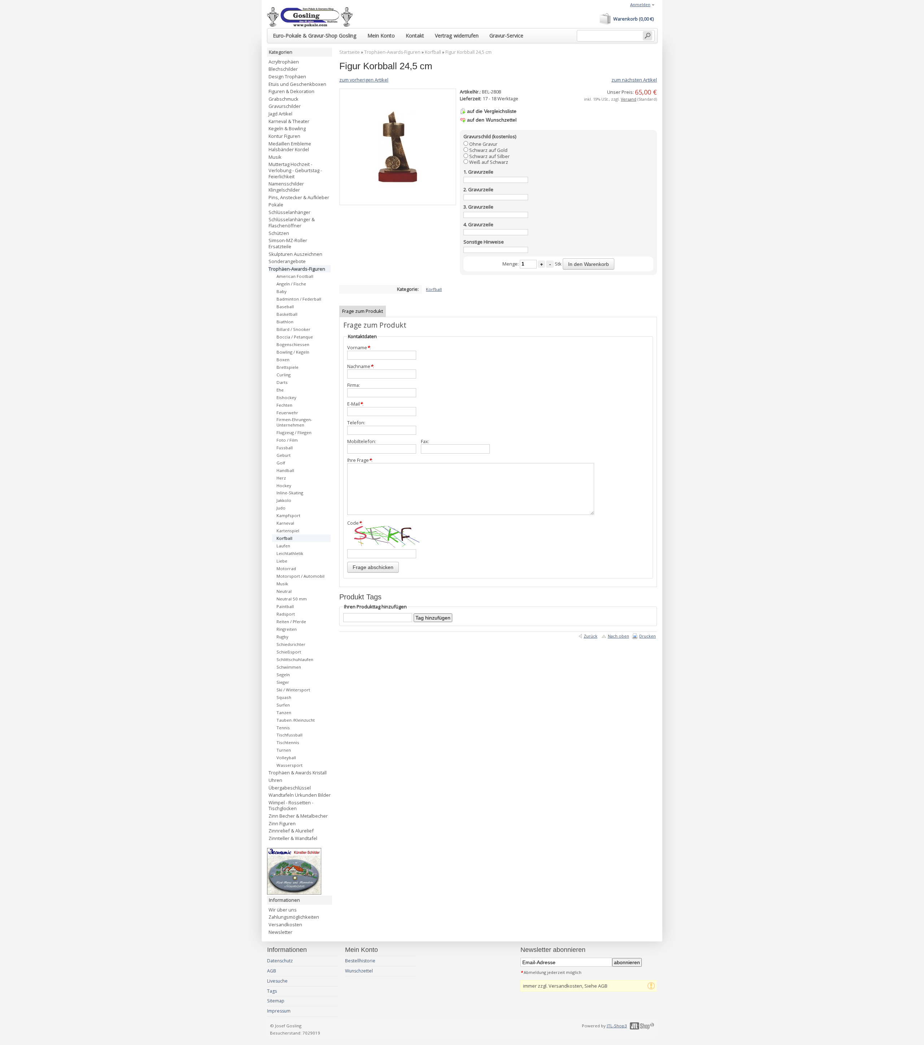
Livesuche (277, 981)
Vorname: (359, 348)
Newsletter (280, 932)
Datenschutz (280, 961)
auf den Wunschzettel (492, 120)
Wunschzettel (359, 971)
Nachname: (360, 366)
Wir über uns (283, 909)
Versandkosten (285, 924)
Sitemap (275, 1001)
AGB (271, 971)
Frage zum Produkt (362, 311)
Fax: (425, 441)
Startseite (349, 52)
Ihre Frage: (359, 460)
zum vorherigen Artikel (363, 79)
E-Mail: (355, 404)
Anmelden (640, 4)
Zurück (590, 636)
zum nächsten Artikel (634, 79)
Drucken (647, 636)
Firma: (353, 385)
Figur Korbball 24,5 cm (468, 52)
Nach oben (618, 636)
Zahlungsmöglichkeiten (294, 917)
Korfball (433, 52)
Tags (272, 991)
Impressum (279, 1011)
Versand (628, 99)
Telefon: (356, 423)
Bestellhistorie (360, 961)
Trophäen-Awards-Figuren (392, 52)
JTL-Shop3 (617, 1025)
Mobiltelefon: (361, 441)
